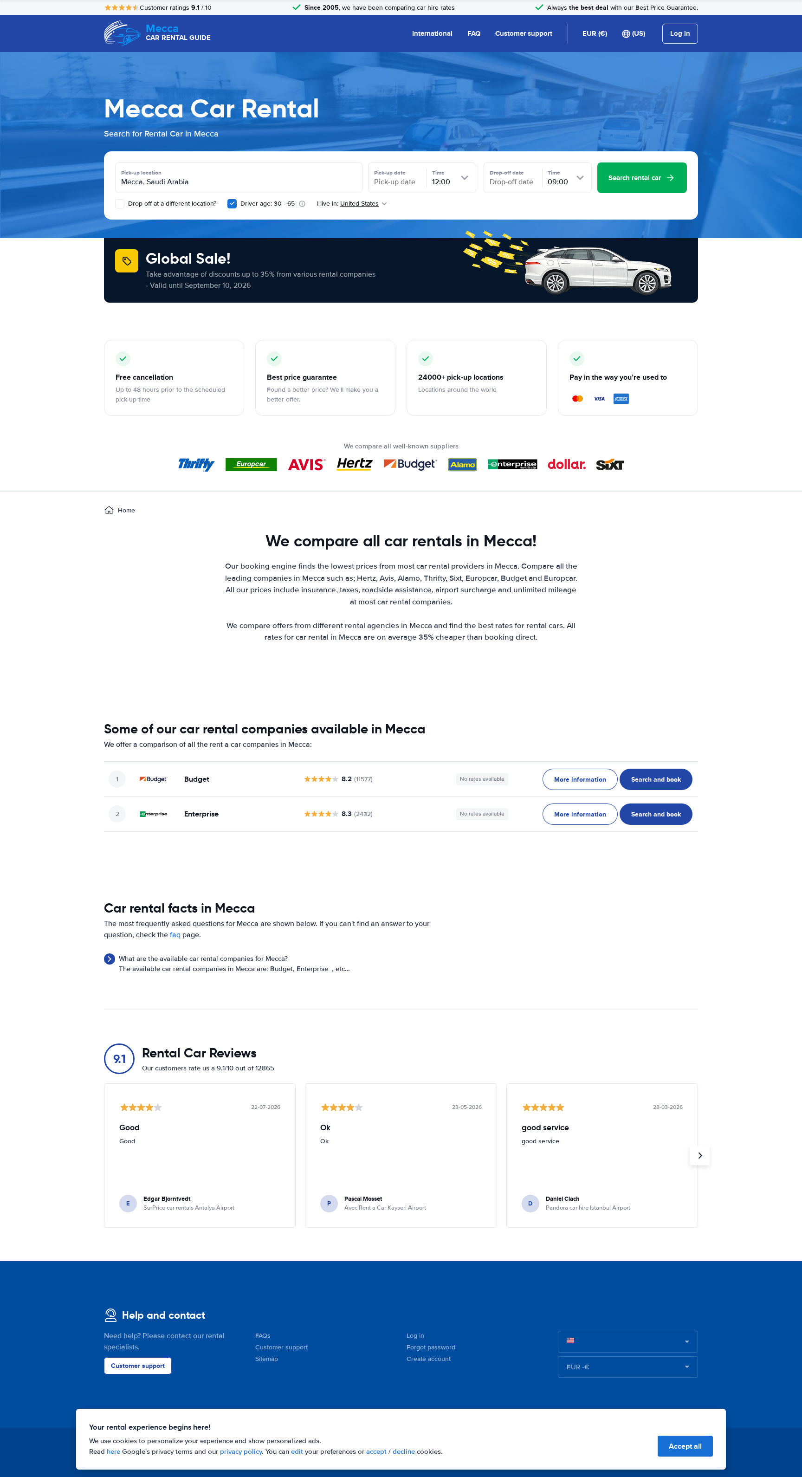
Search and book (656, 779)
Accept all (685, 1446)
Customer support (523, 33)
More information (580, 779)
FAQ (473, 33)
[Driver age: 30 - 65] (232, 203)
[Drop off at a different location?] (119, 203)
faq (175, 934)
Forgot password (431, 1347)
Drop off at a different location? (171, 203)
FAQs (263, 1336)
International (432, 33)
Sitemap (266, 1359)
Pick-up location (141, 172)
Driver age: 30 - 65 (267, 203)
